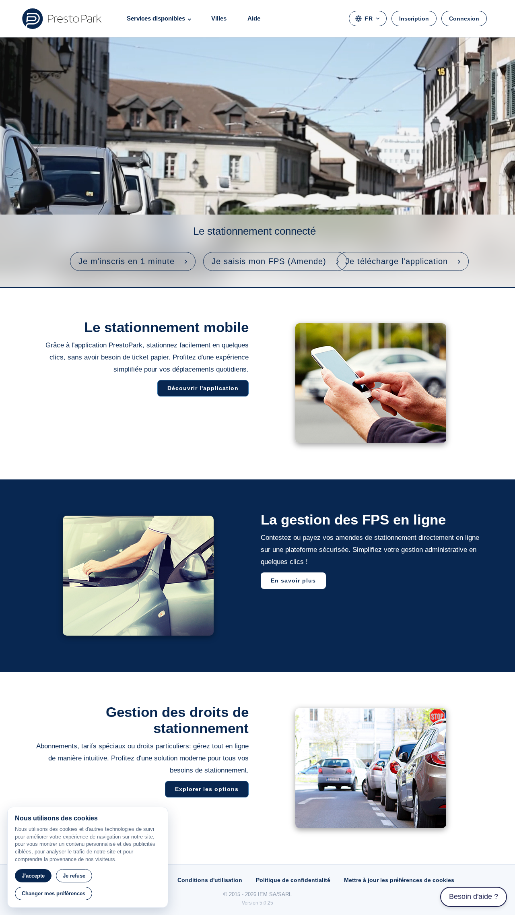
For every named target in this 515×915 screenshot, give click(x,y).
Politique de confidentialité (293, 880)
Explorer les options (207, 789)
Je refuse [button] (74, 876)
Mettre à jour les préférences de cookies (399, 880)
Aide (253, 18)
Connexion (464, 18)
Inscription (414, 18)
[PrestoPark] (62, 18)
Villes (219, 18)
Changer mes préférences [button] (53, 893)
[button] (133, 261)
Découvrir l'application (203, 388)
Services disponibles (156, 18)
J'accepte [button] (33, 876)
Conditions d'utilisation (209, 880)
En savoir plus (293, 580)
